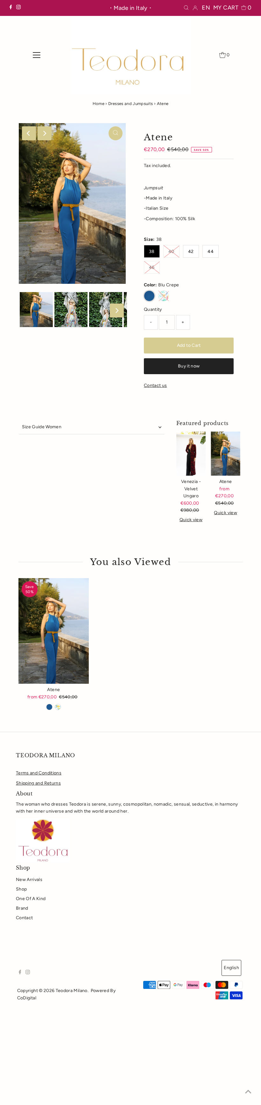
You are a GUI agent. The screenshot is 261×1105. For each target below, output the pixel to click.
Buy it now (189, 366)
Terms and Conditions (38, 773)
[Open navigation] (37, 55)
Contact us (155, 385)
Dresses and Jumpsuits (130, 103)
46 (152, 267)
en (206, 7)
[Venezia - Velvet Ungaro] (191, 453)
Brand (22, 908)
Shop (21, 889)
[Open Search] (186, 7)
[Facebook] (11, 8)
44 (211, 251)
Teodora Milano (72, 990)
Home (98, 103)
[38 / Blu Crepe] (49, 707)
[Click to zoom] (116, 133)
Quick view (191, 519)
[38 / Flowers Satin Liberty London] (58, 707)
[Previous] (29, 133)
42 (191, 251)
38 (152, 251)
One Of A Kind (31, 898)
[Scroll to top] (248, 1092)
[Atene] (225, 453)
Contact (24, 917)
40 (171, 251)
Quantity (153, 309)
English (231, 967)
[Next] (45, 133)
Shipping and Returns (38, 783)
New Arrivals (29, 879)
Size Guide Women (42, 427)
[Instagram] (18, 8)
